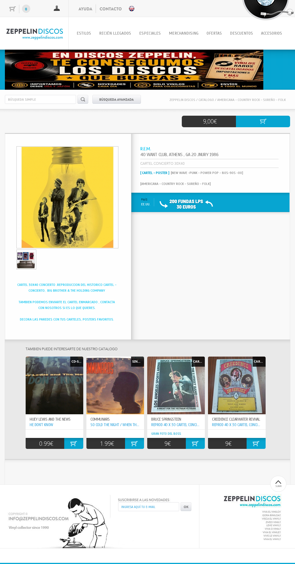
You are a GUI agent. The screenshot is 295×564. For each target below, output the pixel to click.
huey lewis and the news (50, 419)
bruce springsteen (166, 419)
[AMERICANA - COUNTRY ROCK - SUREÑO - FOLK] (175, 184)
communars (100, 419)
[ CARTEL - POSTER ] (154, 173)
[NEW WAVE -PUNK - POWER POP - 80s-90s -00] (207, 173)
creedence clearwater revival (236, 419)
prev (21, 69)
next (274, 69)
